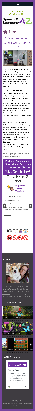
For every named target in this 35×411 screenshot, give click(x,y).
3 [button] (10, 229)
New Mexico (8, 291)
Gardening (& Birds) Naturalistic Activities (16, 349)
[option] (17, 200)
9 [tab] (22, 320)
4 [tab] (12, 320)
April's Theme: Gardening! (11, 317)
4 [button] (12, 229)
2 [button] (9, 229)
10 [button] (20, 229)
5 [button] (13, 229)
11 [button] (21, 229)
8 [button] (17, 229)
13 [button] (24, 229)
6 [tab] (16, 320)
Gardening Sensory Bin (10, 333)
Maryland (16, 291)
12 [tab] (27, 320)
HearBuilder (21, 132)
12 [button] (23, 229)
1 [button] (7, 229)
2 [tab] (9, 320)
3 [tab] (10, 320)
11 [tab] (25, 320)
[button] (4, 206)
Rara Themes (23, 403)
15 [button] (27, 229)
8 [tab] (20, 320)
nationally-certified (17, 286)
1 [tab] (7, 320)
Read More (7, 213)
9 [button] (18, 229)
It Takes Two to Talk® (17, 144)
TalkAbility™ (16, 147)
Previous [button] (4, 312)
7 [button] (16, 229)
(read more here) (27, 296)
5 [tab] (14, 320)
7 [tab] (18, 320)
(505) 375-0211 (19, 14)
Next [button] (31, 312)
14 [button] (25, 229)
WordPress (18, 405)
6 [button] (14, 229)
